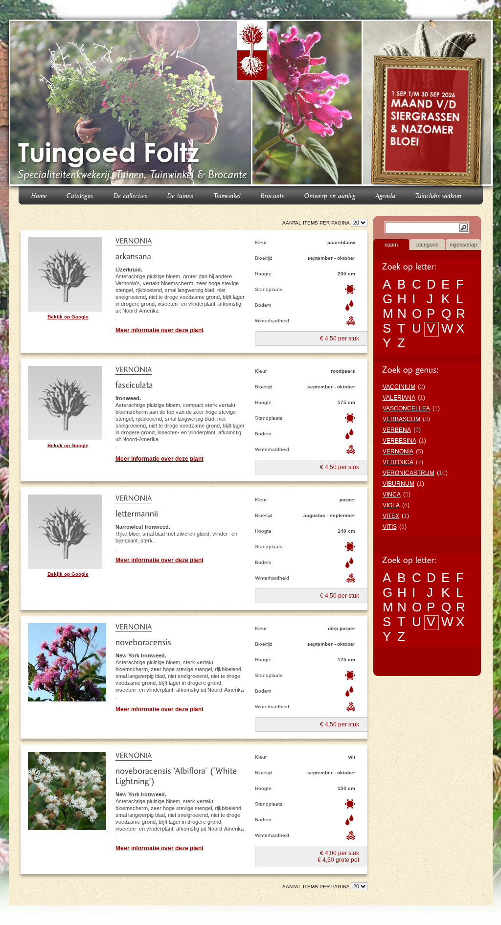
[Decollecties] (131, 195)
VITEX (391, 516)
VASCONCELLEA (406, 408)
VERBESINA (399, 440)
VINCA (392, 494)
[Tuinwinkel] (227, 195)
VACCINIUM (399, 387)
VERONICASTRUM (408, 473)
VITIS (390, 526)
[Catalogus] (80, 195)
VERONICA (398, 462)
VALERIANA (399, 397)
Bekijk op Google (68, 316)
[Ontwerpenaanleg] (330, 195)
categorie (427, 245)
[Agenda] (386, 195)
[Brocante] (273, 195)
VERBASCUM (401, 419)
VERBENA (397, 430)
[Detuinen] (181, 195)
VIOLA (391, 505)
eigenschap (463, 245)
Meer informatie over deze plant (159, 330)
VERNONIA (398, 451)
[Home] (39, 195)
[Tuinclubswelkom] (439, 195)
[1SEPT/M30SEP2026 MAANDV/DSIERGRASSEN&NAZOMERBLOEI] (429, 105)
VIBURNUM (398, 483)
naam (391, 245)
